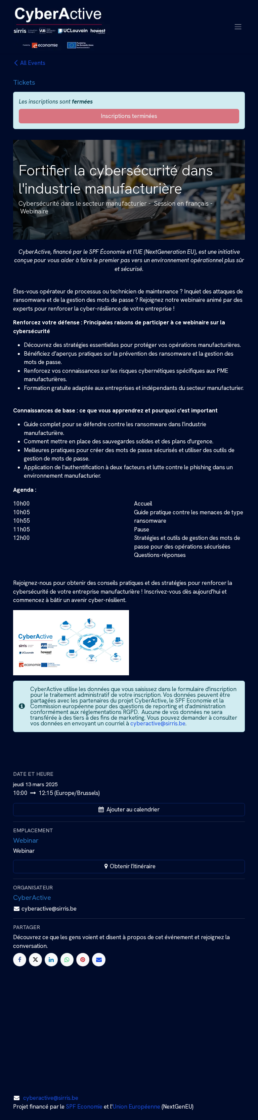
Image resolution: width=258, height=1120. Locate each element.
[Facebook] (19, 959)
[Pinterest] (82, 959)
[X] (35, 959)
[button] (129, 809)
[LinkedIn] (51, 959)
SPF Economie (84, 1106)
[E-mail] (98, 959)
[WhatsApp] (67, 959)
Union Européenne (136, 1106)
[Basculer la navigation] (238, 26)
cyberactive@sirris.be (157, 723)
